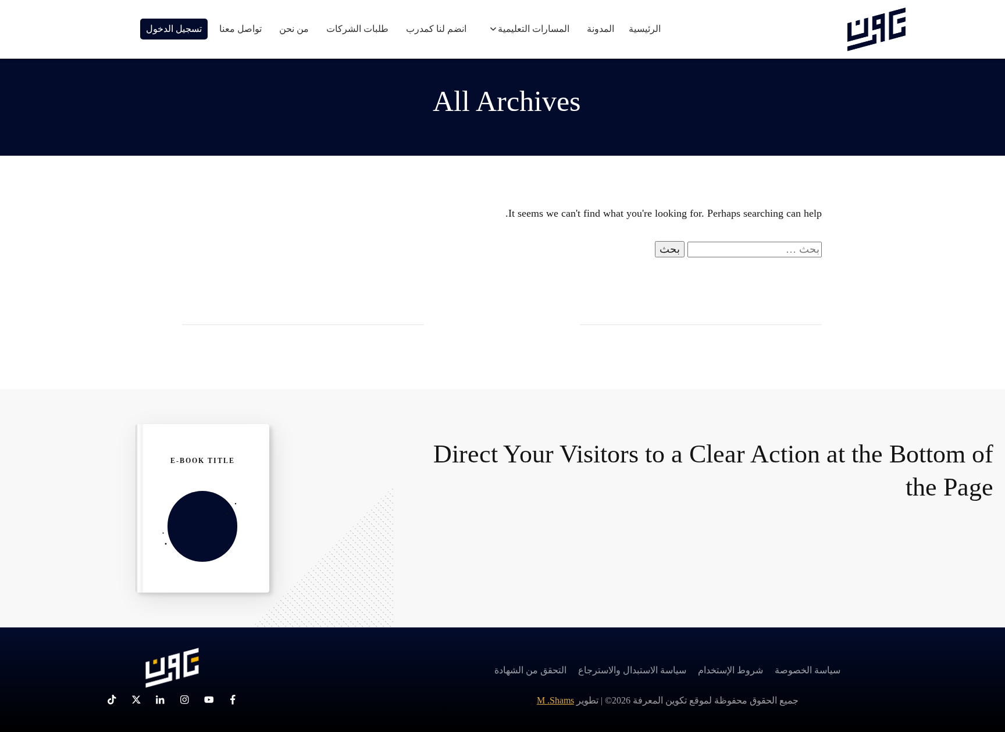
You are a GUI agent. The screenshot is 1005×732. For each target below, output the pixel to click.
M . (555, 700)
